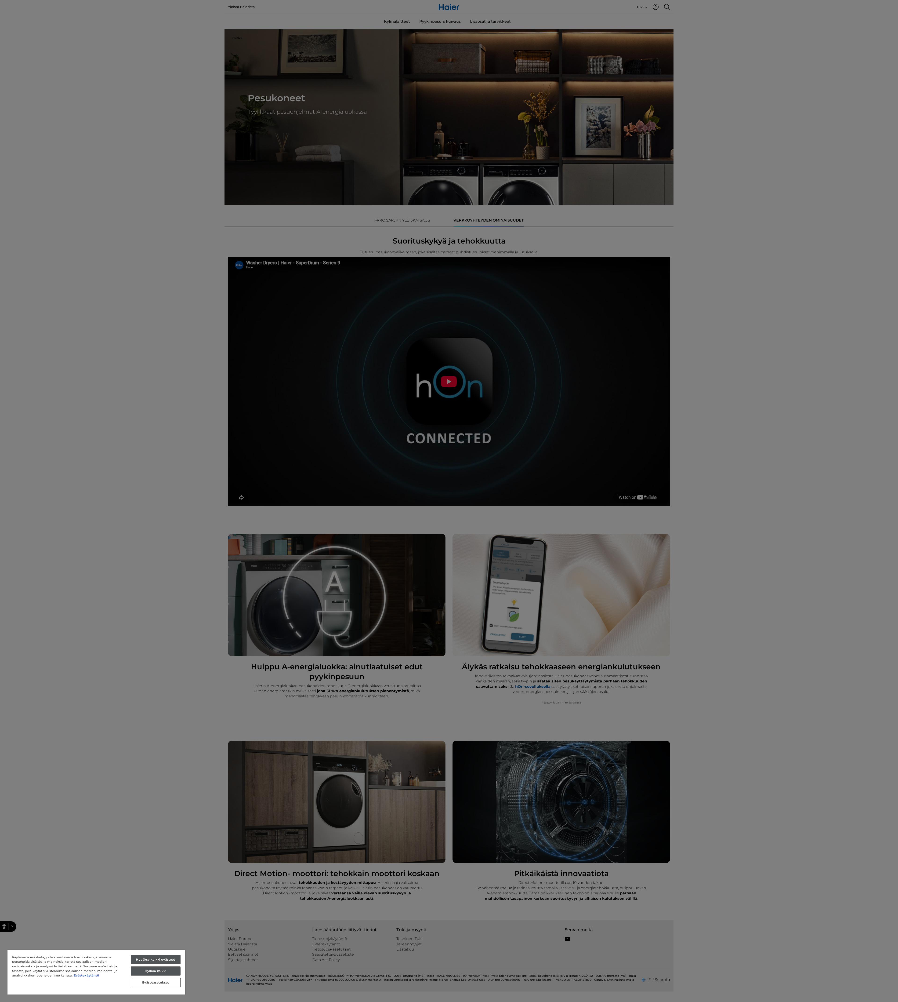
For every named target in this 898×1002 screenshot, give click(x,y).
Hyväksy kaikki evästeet (155, 959)
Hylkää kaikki (156, 971)
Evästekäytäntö (86, 975)
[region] (96, 972)
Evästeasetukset (155, 982)
